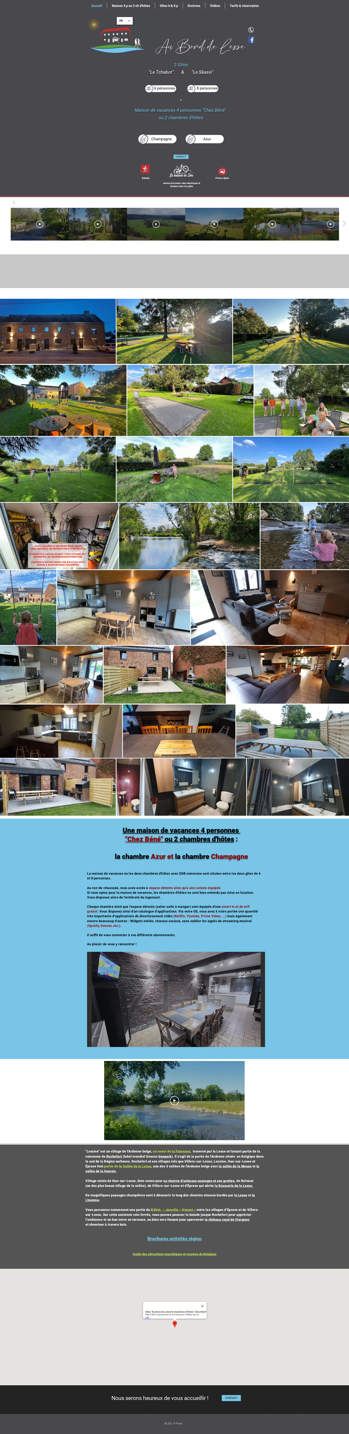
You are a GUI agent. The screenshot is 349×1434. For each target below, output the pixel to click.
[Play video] (174, 1100)
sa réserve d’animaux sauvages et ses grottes (198, 1181)
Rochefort (114, 1156)
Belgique (248, 1156)
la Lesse (240, 1195)
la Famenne (181, 1151)
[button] (16, 202)
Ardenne (218, 1156)
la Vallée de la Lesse (135, 1166)
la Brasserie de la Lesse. (234, 1186)
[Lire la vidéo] (39, 224)
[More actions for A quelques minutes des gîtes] (16, 202)
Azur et (162, 856)
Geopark (165, 1156)
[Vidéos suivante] (344, 223)
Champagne (228, 856)
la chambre (192, 856)
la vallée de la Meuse (235, 1166)
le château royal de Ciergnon (227, 1219)
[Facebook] (251, 39)
